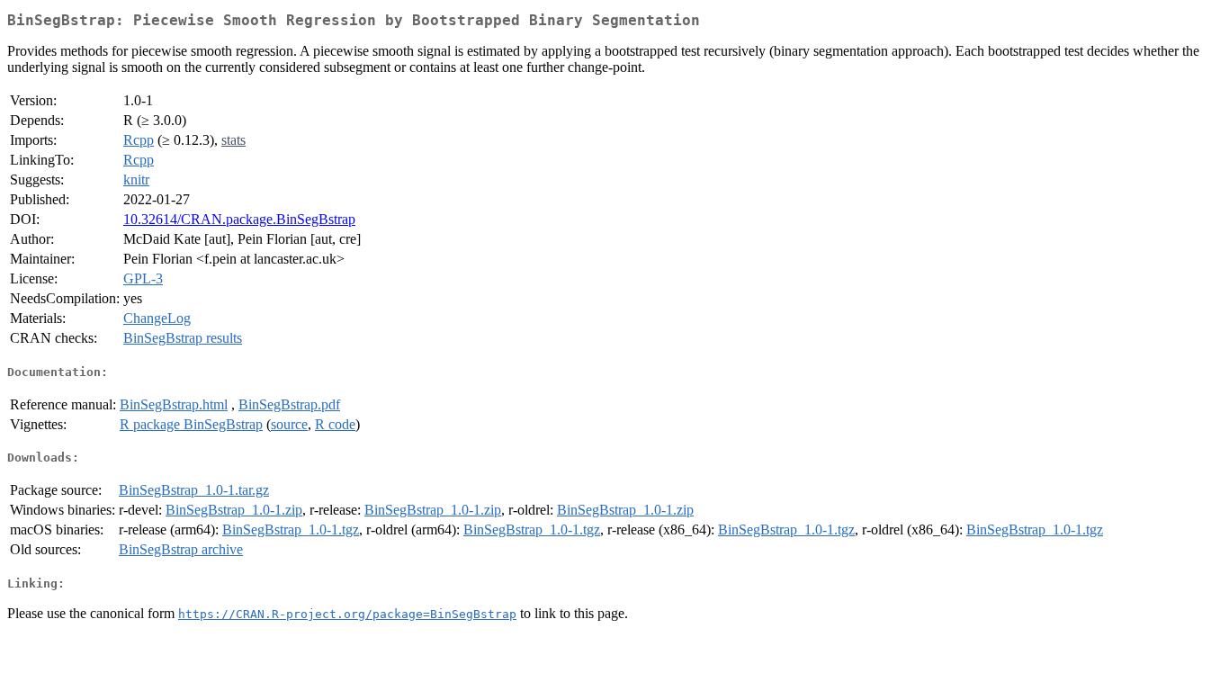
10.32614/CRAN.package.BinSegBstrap (239, 219)
